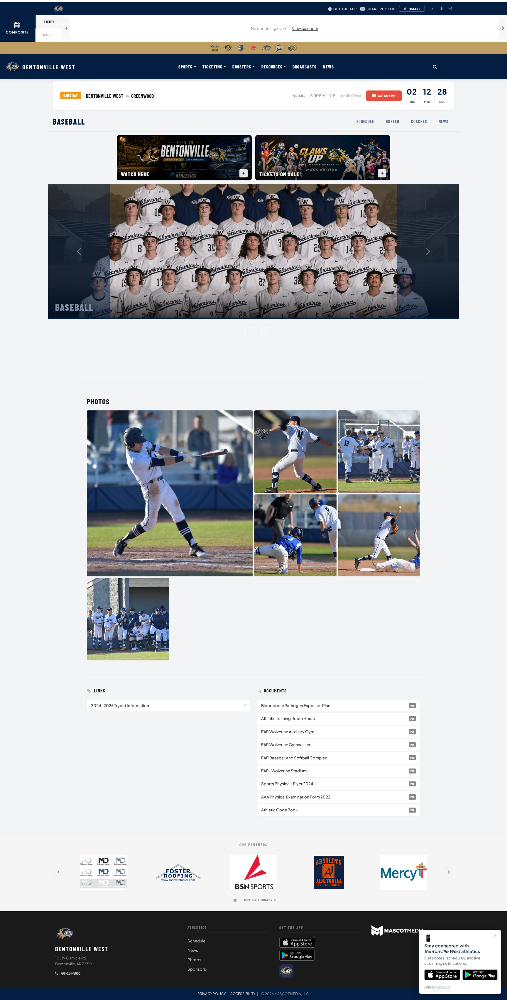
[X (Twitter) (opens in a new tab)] (432, 9)
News (192, 950)
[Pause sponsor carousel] (235, 900)
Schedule (196, 940)
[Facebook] (253, 332)
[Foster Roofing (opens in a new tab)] (178, 872)
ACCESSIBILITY (242, 993)
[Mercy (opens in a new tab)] (404, 872)
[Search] (435, 67)
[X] (239, 332)
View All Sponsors (258, 900)
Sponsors (196, 969)
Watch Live (387, 95)
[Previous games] (66, 28)
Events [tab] (49, 22)
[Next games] (503, 28)
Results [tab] (49, 35)
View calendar (305, 28)
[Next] (428, 251)
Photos (194, 959)
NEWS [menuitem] (328, 66)
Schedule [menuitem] (365, 121)
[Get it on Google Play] (480, 974)
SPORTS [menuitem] (185, 66)
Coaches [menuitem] (419, 121)
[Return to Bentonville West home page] (65, 933)
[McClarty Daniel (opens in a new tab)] (103, 872)
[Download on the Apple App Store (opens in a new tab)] (319, 942)
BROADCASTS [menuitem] (305, 66)
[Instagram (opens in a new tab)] (450, 9)
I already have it (437, 987)
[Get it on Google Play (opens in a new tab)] (297, 955)
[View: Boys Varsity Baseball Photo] (170, 493)
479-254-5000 (70, 973)
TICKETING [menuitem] (212, 66)
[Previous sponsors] (58, 872)
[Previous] (79, 251)
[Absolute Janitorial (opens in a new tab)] (328, 872)
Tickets (414, 9)
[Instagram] (267, 332)
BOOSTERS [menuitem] (241, 66)
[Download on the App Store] (442, 974)
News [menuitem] (443, 121)
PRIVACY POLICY (211, 993)
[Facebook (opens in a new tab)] (441, 9)
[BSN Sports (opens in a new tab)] (253, 872)
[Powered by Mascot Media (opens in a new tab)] (397, 930)
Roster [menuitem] (392, 121)
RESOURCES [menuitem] (272, 66)
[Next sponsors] (449, 872)
